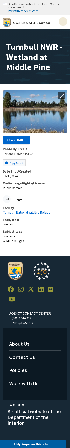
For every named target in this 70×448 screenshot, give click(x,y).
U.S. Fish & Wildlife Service (31, 23)
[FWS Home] (7, 22)
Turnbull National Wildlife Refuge (26, 212)
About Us (19, 344)
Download (15, 140)
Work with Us (24, 383)
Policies (18, 370)
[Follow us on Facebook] (12, 289)
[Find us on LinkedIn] (42, 289)
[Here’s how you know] (35, 7)
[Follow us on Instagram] (22, 289)
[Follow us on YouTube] (13, 299)
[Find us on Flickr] (52, 289)
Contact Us (22, 357)
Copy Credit (16, 163)
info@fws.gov (22, 323)
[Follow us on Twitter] (32, 289)
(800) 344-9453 (21, 318)
